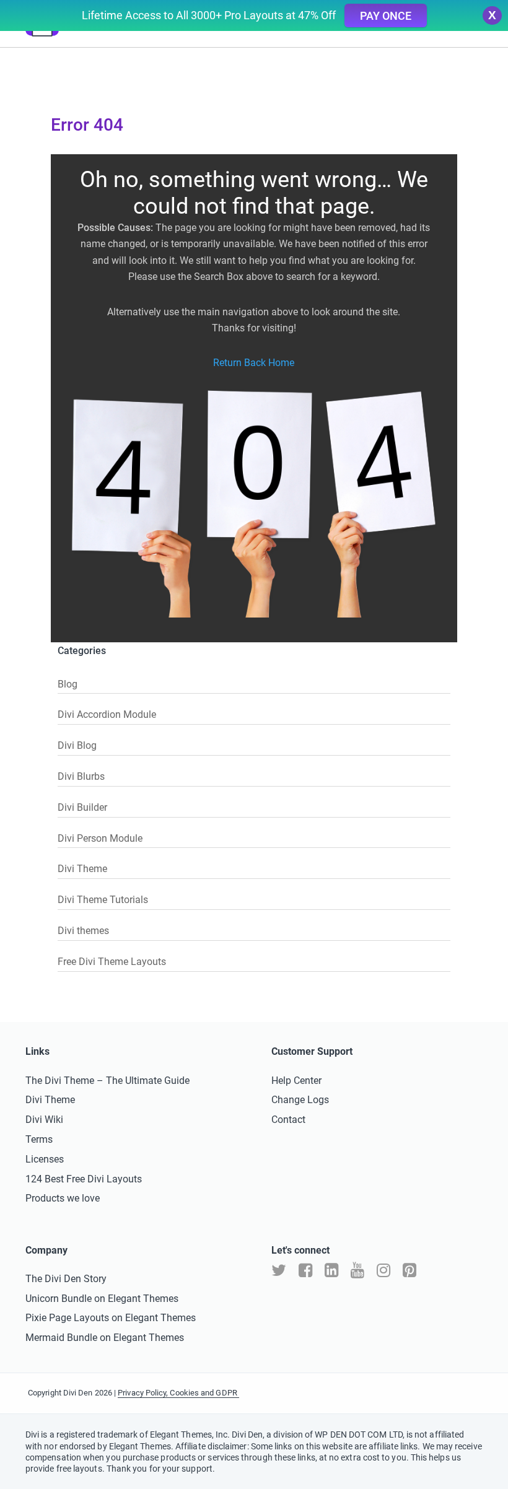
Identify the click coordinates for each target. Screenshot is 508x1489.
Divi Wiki (44, 1119)
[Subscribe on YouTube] (357, 1270)
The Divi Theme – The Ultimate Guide (107, 1080)
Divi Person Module (100, 838)
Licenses (44, 1159)
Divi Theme (82, 869)
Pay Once (385, 15)
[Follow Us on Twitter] (278, 1270)
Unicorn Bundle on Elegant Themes (101, 1298)
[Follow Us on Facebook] (305, 1270)
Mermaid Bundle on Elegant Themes (104, 1337)
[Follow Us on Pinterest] (409, 1270)
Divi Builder (82, 807)
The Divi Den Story (66, 1279)
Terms (39, 1139)
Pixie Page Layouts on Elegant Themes (110, 1318)
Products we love (62, 1198)
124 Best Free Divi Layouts (83, 1179)
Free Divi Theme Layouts (112, 961)
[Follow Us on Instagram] (383, 1270)
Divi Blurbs (81, 776)
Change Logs (300, 1100)
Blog (67, 684)
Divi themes (83, 931)
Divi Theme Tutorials (103, 900)
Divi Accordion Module (107, 714)
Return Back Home (253, 363)
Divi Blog (77, 745)
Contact (288, 1119)
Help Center (296, 1080)
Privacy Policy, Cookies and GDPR (178, 1392)
